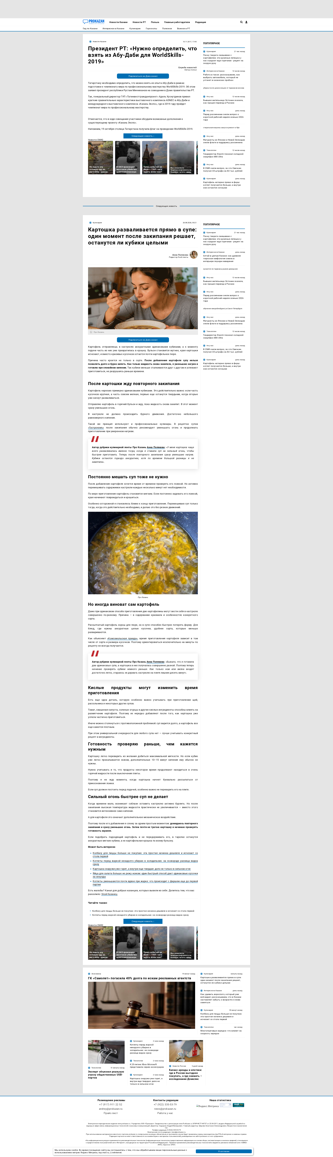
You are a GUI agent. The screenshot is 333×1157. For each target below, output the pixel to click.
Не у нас (210, 97)
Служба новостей (187, 67)
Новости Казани (99, 42)
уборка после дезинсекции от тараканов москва (223, 88)
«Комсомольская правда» (122, 638)
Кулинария (211, 51)
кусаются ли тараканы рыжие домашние (220, 269)
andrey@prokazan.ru (111, 1108)
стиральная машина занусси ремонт (218, 128)
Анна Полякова (180, 255)
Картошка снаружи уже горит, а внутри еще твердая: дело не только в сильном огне (142, 868)
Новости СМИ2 (95, 139)
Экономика (96, 974)
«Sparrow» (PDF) (169, 1145)
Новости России (179, 1066)
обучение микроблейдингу (214, 309)
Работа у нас (165, 1113)
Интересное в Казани (216, 71)
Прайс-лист (111, 1113)
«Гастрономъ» (96, 427)
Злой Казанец (109, 894)
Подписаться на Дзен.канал (143, 76)
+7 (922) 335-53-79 (165, 1104)
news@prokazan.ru (165, 1108)
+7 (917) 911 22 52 (110, 1104)
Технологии (211, 150)
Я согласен (223, 1151)
